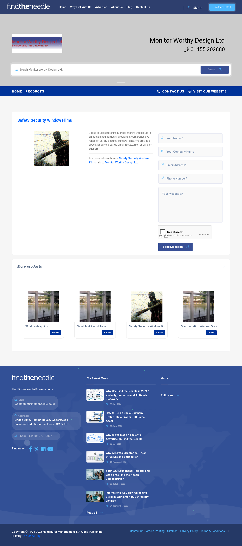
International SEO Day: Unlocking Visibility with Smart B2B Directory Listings (127, 496)
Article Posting (155, 531)
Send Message (173, 247)
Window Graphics (36, 326)
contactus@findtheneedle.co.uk (35, 404)
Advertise (101, 7)
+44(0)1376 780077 (41, 436)
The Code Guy (31, 536)
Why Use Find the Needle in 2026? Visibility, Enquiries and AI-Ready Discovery (127, 395)
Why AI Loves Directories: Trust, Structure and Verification (126, 455)
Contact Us (143, 7)
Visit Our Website (209, 91)
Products (35, 91)
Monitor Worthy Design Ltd (187, 40)
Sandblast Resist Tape (91, 326)
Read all (92, 512)
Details (55, 332)
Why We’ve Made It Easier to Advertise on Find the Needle (124, 437)
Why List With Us (80, 7)
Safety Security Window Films (148, 326)
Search (212, 69)
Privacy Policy (189, 531)
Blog (129, 7)
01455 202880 (207, 49)
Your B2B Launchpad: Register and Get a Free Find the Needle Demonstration (128, 474)
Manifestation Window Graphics (202, 326)
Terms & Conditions (213, 531)
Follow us (167, 395)
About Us (117, 7)
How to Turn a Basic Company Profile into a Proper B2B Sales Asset (125, 417)
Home (62, 7)
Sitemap (172, 531)
